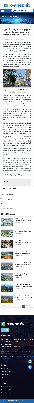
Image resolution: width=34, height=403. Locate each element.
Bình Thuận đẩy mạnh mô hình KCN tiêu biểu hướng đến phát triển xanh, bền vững (22, 230)
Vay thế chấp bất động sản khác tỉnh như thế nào (23, 274)
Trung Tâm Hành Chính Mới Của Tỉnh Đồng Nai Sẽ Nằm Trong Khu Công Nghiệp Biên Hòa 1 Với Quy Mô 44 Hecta (23, 263)
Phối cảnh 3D (8, 354)
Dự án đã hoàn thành (6, 393)
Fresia (23, 356)
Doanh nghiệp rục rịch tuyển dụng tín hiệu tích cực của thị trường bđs (22, 241)
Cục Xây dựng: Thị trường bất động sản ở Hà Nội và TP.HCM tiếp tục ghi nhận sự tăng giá (22, 219)
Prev (5, 306)
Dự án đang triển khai (6, 386)
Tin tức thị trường (6, 199)
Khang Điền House (16, 351)
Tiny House (27, 401)
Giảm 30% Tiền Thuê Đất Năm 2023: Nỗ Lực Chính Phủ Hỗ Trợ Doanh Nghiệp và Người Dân (23, 285)
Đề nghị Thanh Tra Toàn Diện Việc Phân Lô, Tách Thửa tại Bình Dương (23, 296)
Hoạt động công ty (7, 195)
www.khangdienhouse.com (13, 349)
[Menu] (2, 11)
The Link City (17, 356)
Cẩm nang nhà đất (7, 208)
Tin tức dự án (5, 204)
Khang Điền (6, 351)
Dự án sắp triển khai (6, 389)
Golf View (7, 359)
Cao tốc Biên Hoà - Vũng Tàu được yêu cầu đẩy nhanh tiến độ (23, 252)
